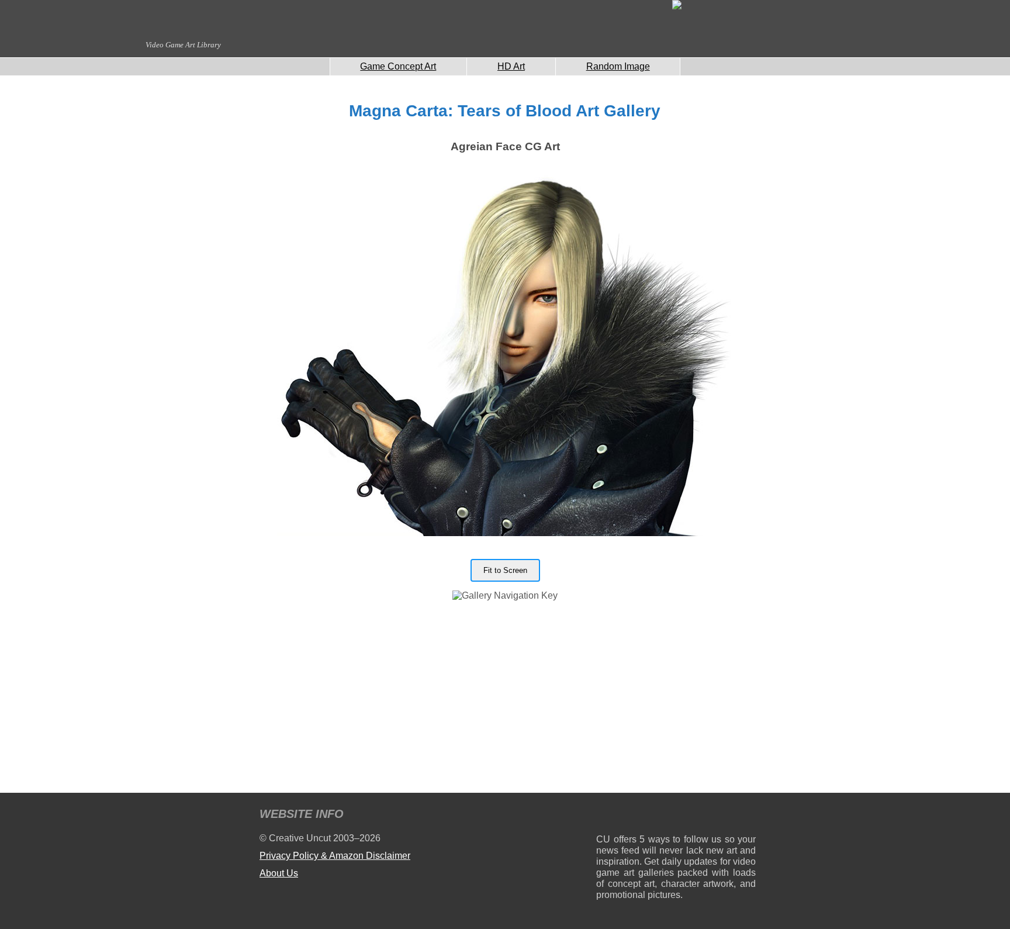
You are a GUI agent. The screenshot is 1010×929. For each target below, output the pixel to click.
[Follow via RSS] (604, 815)
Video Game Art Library (183, 44)
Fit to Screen (505, 570)
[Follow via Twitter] (711, 815)
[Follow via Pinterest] (747, 815)
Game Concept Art (398, 66)
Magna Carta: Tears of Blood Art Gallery (504, 111)
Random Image (618, 66)
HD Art (511, 66)
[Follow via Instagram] (640, 815)
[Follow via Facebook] (675, 815)
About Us (279, 873)
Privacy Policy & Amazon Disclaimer (335, 856)
